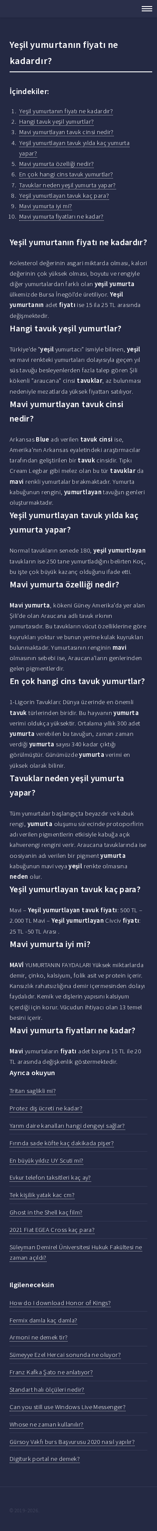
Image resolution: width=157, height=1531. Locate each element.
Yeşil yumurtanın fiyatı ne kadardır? (66, 111)
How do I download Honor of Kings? (60, 1303)
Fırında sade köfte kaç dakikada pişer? (62, 1143)
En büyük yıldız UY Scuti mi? (46, 1160)
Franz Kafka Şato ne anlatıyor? (51, 1372)
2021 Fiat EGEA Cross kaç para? (52, 1230)
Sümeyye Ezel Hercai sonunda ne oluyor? (65, 1355)
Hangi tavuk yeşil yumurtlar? (56, 121)
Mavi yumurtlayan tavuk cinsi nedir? (66, 132)
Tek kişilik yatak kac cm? (42, 1195)
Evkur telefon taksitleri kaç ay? (50, 1177)
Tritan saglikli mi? (33, 1091)
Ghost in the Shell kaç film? (46, 1212)
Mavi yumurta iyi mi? (45, 206)
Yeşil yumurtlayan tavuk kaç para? (64, 195)
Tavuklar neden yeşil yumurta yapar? (67, 185)
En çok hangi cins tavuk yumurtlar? (66, 174)
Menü (144, 8)
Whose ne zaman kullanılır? (47, 1424)
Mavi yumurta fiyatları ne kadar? (61, 216)
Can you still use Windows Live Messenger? (68, 1407)
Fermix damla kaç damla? (43, 1320)
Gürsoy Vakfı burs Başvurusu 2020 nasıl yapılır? (72, 1442)
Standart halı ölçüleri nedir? (47, 1389)
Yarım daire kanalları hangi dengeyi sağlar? (67, 1126)
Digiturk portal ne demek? (45, 1459)
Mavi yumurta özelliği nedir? (56, 164)
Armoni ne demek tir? (39, 1337)
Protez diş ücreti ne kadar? (46, 1108)
